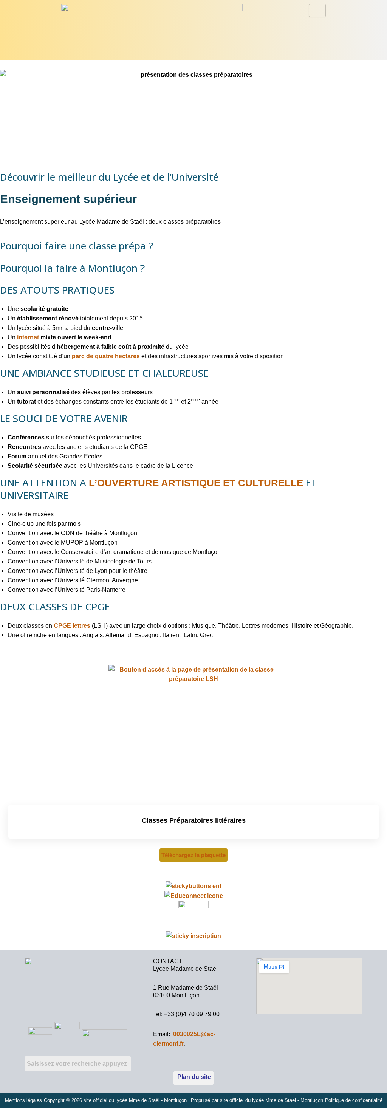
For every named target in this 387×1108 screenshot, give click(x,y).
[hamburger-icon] (317, 10)
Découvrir (194, 868)
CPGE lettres (72, 625)
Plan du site (194, 1077)
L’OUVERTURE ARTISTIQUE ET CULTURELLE (196, 483)
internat (28, 337)
